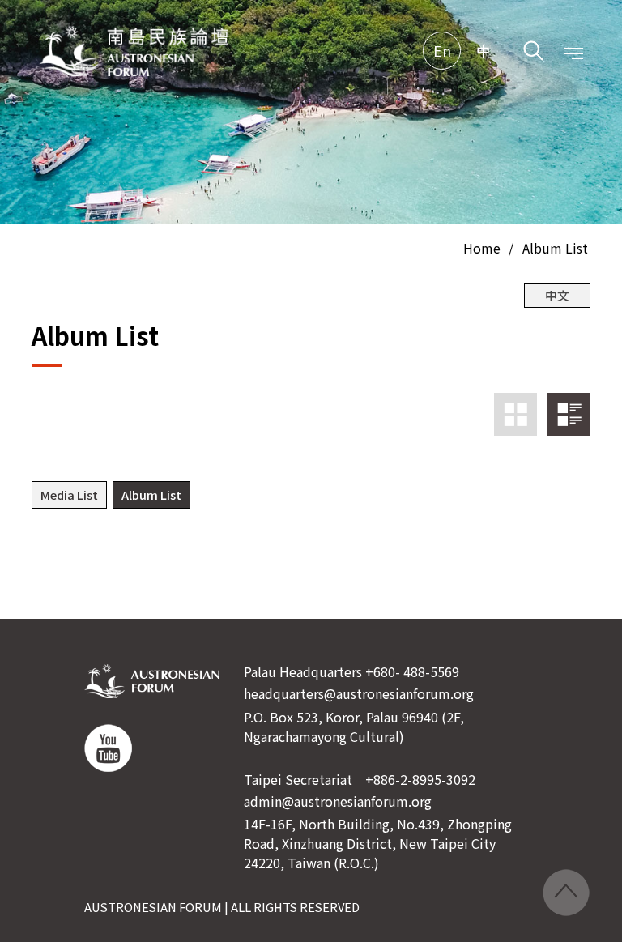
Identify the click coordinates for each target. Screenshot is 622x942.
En (442, 50)
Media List (69, 494)
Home (482, 248)
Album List (555, 248)
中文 (557, 295)
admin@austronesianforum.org (338, 801)
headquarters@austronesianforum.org (359, 693)
